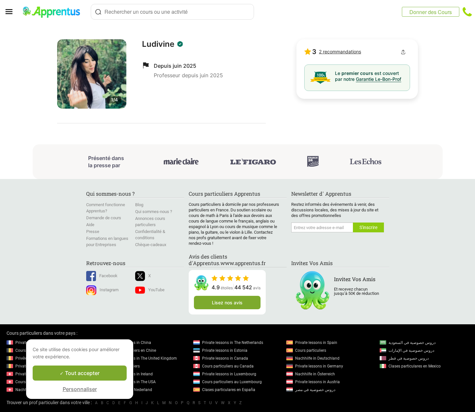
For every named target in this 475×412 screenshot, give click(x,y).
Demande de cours (103, 217)
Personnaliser (80, 389)
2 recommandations (340, 51)
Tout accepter (82, 373)
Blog (139, 204)
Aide (90, 224)
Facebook (108, 275)
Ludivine (158, 44)
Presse (92, 231)
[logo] (54, 12)
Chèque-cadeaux (150, 244)
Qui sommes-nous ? (153, 211)
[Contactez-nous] (467, 11)
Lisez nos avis (227, 302)
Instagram (109, 289)
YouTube (156, 289)
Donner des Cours (430, 12)
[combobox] (172, 12)
